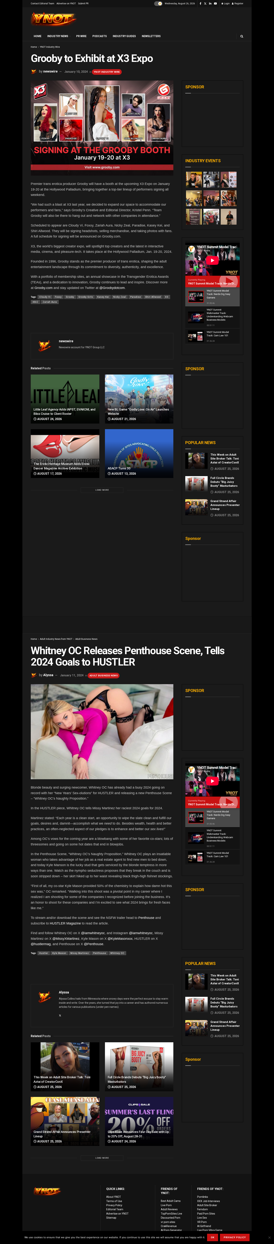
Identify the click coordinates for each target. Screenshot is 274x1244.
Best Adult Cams (171, 1200)
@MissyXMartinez (65, 939)
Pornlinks (202, 1196)
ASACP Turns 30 (119, 468)
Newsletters (151, 36)
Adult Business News (86, 639)
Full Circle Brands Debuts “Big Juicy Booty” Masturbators (223, 481)
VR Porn (202, 1222)
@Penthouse (93, 944)
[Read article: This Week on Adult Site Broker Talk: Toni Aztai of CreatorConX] (196, 461)
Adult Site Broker (207, 1205)
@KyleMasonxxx (120, 939)
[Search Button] (241, 36)
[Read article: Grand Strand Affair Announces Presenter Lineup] (196, 507)
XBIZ (35, 302)
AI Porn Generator (171, 1230)
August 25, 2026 (49, 1087)
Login (226, 3)
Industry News (57, 36)
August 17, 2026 (49, 473)
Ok (212, 1237)
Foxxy (58, 297)
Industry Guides (124, 36)
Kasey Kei (103, 297)
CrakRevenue (169, 1226)
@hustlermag (41, 944)
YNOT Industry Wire (50, 47)
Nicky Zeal (119, 297)
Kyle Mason (59, 953)
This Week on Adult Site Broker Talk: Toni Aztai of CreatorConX (224, 458)
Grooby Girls (85, 297)
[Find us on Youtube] (215, 3)
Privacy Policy (114, 1205)
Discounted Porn (170, 1217)
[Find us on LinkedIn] (210, 3)
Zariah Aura (50, 302)
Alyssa (48, 675)
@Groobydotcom (112, 288)
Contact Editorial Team (42, 3)
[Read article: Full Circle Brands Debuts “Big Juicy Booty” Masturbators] (196, 484)
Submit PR (83, 3)
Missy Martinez (79, 953)
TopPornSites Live (171, 1213)
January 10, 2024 (76, 71)
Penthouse (146, 918)
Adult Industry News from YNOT (56, 639)
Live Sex (202, 1217)
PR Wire (81, 36)
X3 (166, 297)
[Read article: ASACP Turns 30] (139, 453)
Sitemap (111, 1217)
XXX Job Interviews (208, 1201)
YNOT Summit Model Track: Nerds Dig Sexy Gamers (220, 283)
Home (37, 36)
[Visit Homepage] (54, 19)
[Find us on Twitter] (205, 3)
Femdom (202, 1209)
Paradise (135, 297)
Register (238, 3)
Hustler (43, 953)
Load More (102, 490)
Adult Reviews (169, 1209)
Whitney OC (117, 953)
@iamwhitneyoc (93, 933)
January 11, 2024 (72, 675)
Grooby (70, 297)
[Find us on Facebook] (200, 3)
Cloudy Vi (45, 297)
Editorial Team (114, 1209)
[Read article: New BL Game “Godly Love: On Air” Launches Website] (139, 399)
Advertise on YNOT (66, 3)
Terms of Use (114, 1201)
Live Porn (166, 1205)
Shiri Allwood (153, 297)
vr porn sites (168, 1222)
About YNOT (113, 1196)
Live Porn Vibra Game (209, 1230)
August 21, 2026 (123, 419)
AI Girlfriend (204, 1226)
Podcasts (99, 36)
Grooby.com (43, 288)
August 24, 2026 (49, 419)
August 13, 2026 (123, 473)
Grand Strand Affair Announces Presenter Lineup (225, 505)
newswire (50, 71)
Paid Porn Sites (206, 1213)
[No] (269, 1237)
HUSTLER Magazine (65, 923)
